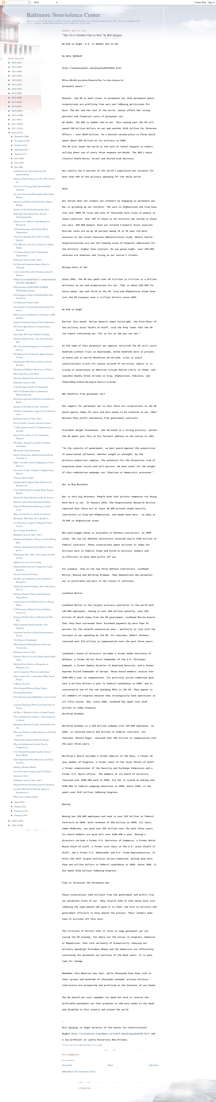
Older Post (153, 1065)
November (19, 140)
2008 (14, 825)
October (18, 145)
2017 (14, 102)
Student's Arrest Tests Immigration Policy (32, 501)
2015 (14, 110)
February (18, 810)
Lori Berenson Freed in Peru (26, 302)
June (16, 162)
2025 (14, 66)
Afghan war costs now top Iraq (27, 562)
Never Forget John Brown (25, 530)
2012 (14, 123)
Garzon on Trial (21, 775)
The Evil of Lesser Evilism (26, 574)
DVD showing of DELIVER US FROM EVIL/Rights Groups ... (31, 289)
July (16, 158)
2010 (14, 132)
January (18, 815)
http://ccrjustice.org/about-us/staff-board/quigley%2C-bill (111, 1034)
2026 (14, 62)
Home (110, 1065)
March (17, 806)
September (19, 149)
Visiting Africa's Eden (23, 477)
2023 (14, 75)
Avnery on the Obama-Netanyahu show (31, 209)
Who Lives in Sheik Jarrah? (26, 796)
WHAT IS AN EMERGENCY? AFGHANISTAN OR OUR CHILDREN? (35, 281)
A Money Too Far (22, 683)
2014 (14, 115)
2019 (14, 93)
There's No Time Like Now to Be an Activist (34, 497)
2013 (14, 119)
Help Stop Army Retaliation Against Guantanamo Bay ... (30, 215)
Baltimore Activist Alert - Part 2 (28, 418)
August (17, 153)
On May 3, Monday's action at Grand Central (34, 712)
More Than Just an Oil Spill (26, 373)
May (16, 167)
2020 (14, 88)
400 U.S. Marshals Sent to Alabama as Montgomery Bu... (31, 393)
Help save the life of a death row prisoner (32, 514)
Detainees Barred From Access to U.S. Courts (34, 378)
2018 (14, 97)
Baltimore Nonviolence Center (63, 15)
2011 (14, 128)
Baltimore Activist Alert (24, 382)
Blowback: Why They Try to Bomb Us (31, 518)
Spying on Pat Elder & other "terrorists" (31, 406)
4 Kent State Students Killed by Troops (31, 739)
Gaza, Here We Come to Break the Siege (32, 334)
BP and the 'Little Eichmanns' (27, 450)
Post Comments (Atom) (85, 1071)
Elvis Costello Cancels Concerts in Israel (32, 422)
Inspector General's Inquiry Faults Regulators (34, 322)
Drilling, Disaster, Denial (25, 767)
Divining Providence (23, 692)
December (19, 136)
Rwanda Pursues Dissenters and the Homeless (34, 784)
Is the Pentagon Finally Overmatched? (31, 386)
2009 (14, 820)
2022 (14, 80)
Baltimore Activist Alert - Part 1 (28, 259)
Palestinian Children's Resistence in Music (33, 369)
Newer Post (67, 1065)
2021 (14, 84)
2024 (14, 71)
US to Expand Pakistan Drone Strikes (30, 688)
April (17, 802)
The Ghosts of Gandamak (25, 639)
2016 (14, 106)
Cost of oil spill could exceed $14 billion (32, 771)
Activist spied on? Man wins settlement (31, 671)
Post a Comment (68, 1060)
